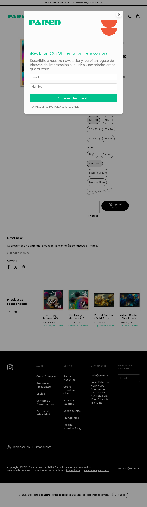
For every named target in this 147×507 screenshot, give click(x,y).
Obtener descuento (73, 98)
